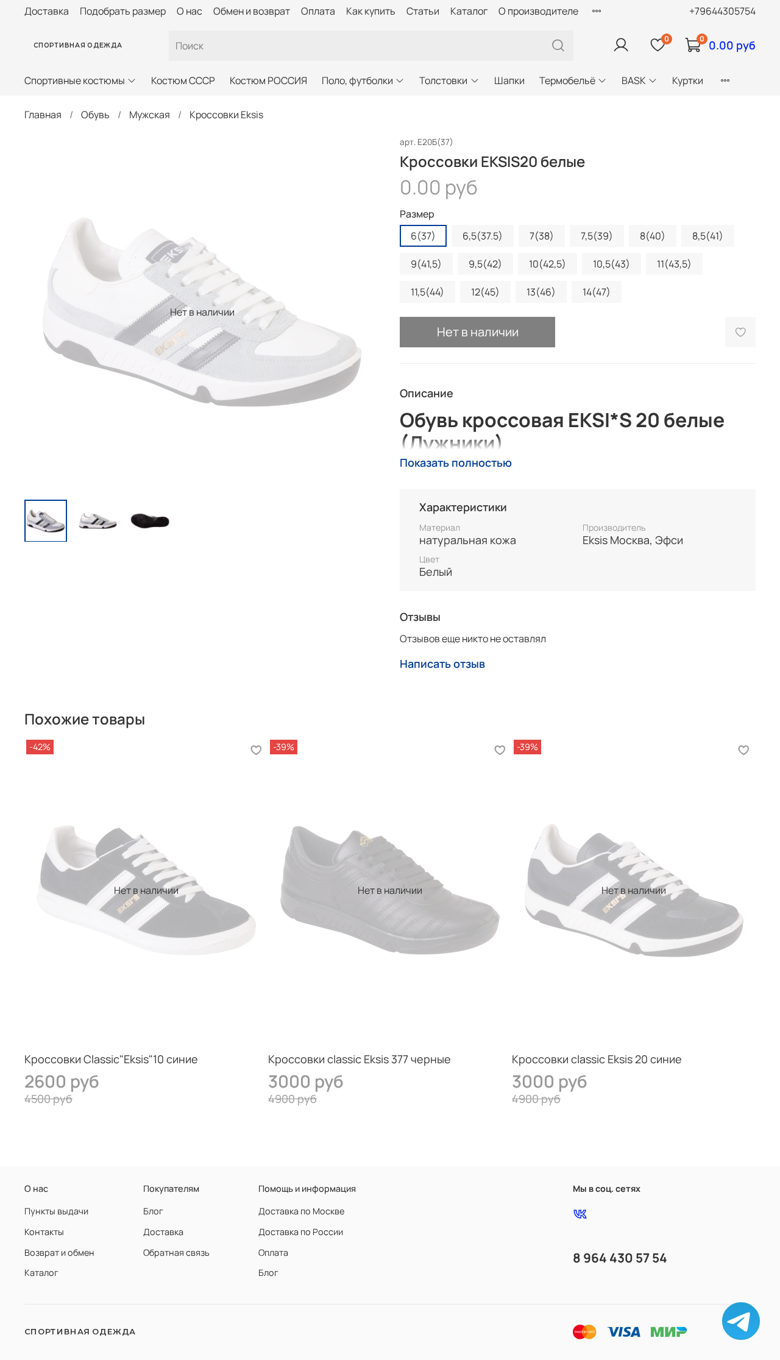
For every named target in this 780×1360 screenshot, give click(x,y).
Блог (153, 1211)
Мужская (149, 114)
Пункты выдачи (56, 1211)
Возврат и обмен (59, 1252)
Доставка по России (300, 1232)
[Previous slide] (43, 312)
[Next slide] (360, 312)
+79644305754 (722, 11)
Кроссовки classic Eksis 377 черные (359, 1059)
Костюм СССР (183, 80)
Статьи (422, 11)
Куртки (687, 80)
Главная (43, 114)
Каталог (469, 11)
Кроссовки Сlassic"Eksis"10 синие (111, 1059)
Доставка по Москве (301, 1211)
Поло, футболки (357, 80)
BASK (634, 80)
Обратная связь (176, 1252)
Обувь (95, 114)
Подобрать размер (123, 11)
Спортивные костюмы (74, 80)
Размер (417, 214)
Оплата (318, 11)
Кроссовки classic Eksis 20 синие (597, 1059)
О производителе (538, 11)
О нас (189, 11)
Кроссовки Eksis (226, 114)
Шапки (509, 80)
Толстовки (443, 80)
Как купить (370, 11)
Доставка (46, 11)
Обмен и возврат (251, 11)
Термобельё (567, 80)
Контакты (44, 1232)
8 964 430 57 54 (620, 1257)
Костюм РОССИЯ (268, 80)
